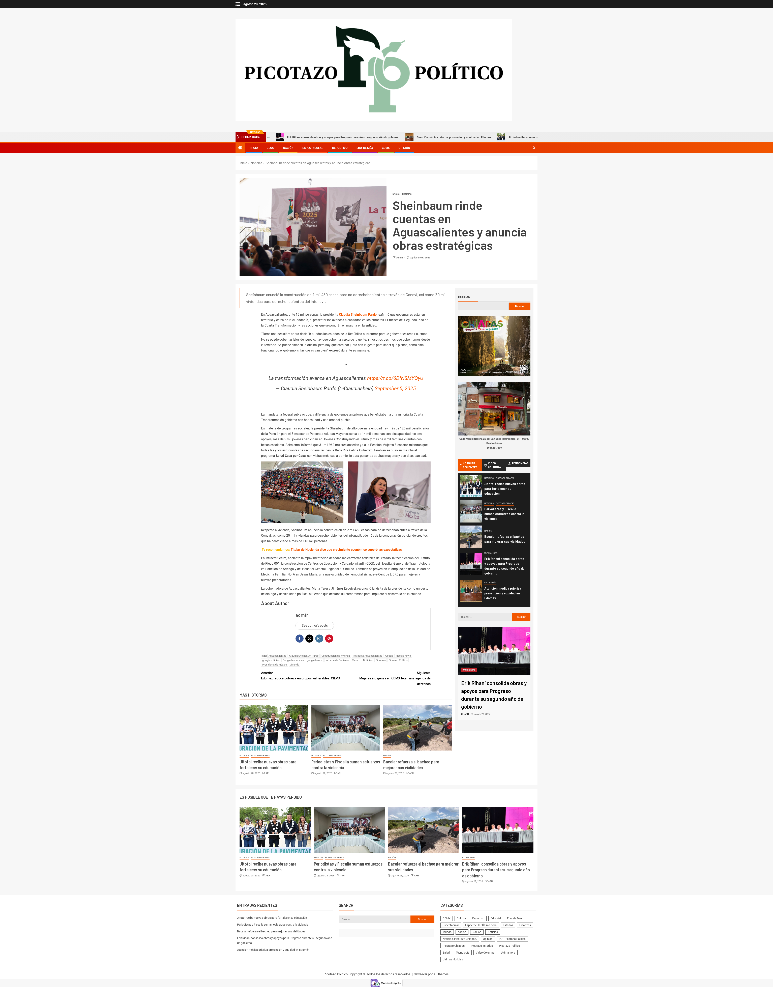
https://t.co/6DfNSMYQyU (395, 378)
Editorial (496, 918)
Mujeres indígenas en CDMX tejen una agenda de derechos (395, 678)
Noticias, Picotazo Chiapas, (460, 938)
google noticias (271, 660)
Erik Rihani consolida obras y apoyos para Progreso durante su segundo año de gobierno (277, 137)
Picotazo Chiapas (260, 755)
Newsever (420, 974)
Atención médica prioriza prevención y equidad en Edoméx (387, 137)
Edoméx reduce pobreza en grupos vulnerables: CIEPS (300, 675)
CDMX (386, 147)
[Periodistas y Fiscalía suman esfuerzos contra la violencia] (345, 728)
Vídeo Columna (485, 952)
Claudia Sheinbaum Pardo (358, 314)
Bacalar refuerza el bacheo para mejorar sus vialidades (504, 538)
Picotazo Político (398, 660)
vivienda (294, 664)
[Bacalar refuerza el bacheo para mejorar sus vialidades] (417, 728)
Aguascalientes (277, 655)
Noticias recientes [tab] (470, 465)
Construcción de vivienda (335, 655)
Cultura (461, 918)
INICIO (254, 147)
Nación (288, 147)
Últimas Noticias (453, 959)
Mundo (447, 932)
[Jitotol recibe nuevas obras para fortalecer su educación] (274, 728)
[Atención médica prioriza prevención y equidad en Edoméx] (471, 591)
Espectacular (312, 147)
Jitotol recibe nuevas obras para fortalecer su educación (478, 137)
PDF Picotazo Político (512, 938)
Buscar (464, 297)
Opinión (404, 147)
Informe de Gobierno (337, 660)
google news (403, 655)
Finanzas (525, 925)
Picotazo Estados (482, 945)
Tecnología (462, 952)
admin (399, 257)
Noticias (406, 194)
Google (389, 655)
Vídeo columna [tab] (494, 465)
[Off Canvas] (238, 4)
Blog (270, 147)
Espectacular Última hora (481, 925)
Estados (508, 925)
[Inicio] (240, 148)
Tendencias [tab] (520, 463)
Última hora (490, 553)
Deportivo (340, 147)
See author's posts (315, 625)
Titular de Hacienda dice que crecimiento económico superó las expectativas (346, 550)
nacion (462, 932)
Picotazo (380, 660)
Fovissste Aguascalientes (367, 655)
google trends (314, 660)
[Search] (533, 148)
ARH (268, 773)
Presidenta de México (274, 664)
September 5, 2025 (395, 388)
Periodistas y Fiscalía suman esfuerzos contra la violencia (504, 514)
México (356, 660)
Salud (446, 952)
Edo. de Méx (365, 147)
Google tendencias (293, 660)
